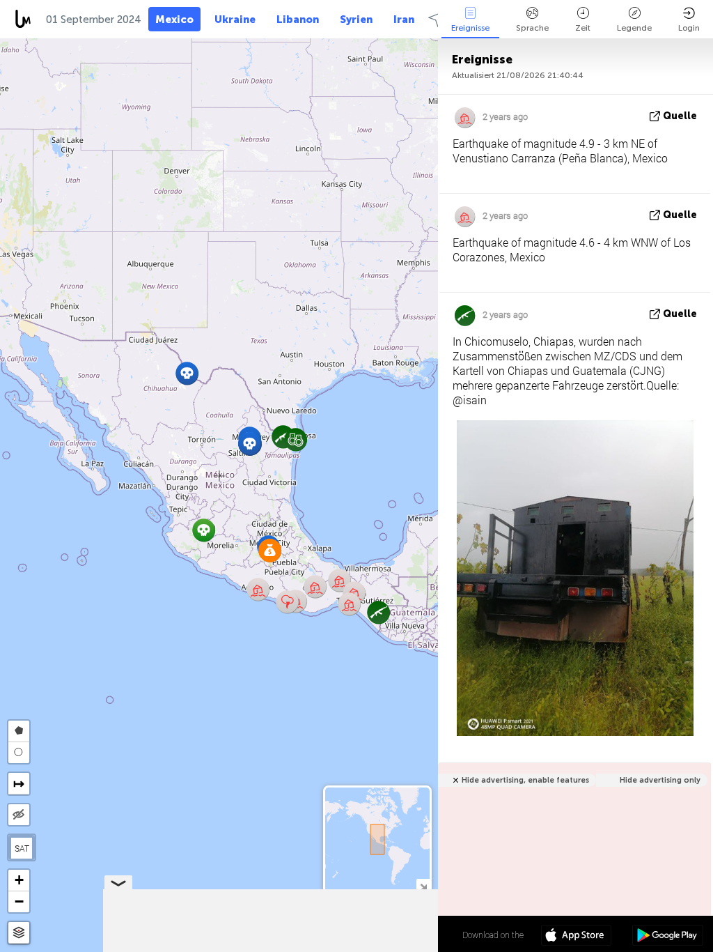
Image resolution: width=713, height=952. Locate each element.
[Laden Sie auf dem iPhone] (576, 937)
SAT (22, 848)
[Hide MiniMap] (423, 885)
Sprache (532, 28)
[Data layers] (18, 933)
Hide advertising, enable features (525, 780)
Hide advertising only (660, 780)
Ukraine (235, 19)
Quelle (680, 116)
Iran (403, 19)
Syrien (356, 19)
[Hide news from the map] (18, 814)
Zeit (582, 28)
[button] (249, 443)
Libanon (297, 19)
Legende (634, 28)
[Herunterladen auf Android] (667, 937)
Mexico (174, 19)
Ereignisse (470, 28)
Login (689, 28)
